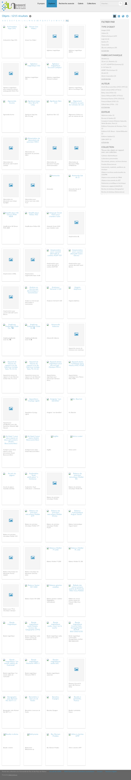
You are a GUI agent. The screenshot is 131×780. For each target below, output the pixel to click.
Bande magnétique (9, 636)
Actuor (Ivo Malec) (30, 40)
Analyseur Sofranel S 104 (54, 301)
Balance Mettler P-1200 (54, 561)
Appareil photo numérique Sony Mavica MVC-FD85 (76, 377)
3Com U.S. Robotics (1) (109, 61)
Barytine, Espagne (52, 710)
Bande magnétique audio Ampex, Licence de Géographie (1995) (32, 637)
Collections (91, 3)
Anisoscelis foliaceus (53, 338)
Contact (99, 771)
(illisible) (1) (105, 58)
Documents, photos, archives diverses (114, 161)
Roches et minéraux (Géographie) (112, 189)
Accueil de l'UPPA (55, 771)
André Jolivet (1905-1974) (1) (111, 90)
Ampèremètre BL (74, 236)
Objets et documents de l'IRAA (111, 177)
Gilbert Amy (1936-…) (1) (109, 104)
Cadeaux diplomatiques (109, 155)
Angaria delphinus (74, 301)
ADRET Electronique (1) (109, 70)
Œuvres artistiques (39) (109, 47)
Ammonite (50, 189)
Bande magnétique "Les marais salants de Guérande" (10, 675)
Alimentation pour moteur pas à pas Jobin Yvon (32, 201)
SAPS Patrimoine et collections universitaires (79, 771)
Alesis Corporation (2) (108, 76)
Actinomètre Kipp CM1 (10, 40)
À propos (41, 3)
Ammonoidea (73, 190)
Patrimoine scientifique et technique (113, 183)
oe (37, 20)
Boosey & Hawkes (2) (108, 118)
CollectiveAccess (12, 775)
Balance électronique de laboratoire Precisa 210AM (10, 573)
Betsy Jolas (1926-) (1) (108, 92)
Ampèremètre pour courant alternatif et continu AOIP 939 (53, 265)
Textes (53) (105, 45)
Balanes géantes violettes (54, 598)
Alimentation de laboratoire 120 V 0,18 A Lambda (10, 163)
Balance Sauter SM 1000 (32, 598)
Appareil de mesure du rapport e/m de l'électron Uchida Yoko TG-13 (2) (32, 377)
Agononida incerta (8, 114)
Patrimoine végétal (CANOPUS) (111, 186)
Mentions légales (111, 771)
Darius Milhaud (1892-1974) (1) (112, 95)
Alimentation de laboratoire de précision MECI (32, 153)
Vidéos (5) (104, 33)
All (67, 20)
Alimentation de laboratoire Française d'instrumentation (53, 163)
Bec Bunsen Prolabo (53, 747)
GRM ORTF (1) (106, 139)
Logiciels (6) (105, 39)
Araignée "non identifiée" (54, 412)
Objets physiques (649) (109, 36)
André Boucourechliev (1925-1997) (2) (114, 87)
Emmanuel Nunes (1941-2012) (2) (112, 98)
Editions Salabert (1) (108, 136)
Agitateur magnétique (53, 50)
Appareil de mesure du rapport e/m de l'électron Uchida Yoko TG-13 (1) (10, 377)
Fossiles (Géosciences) (108, 164)
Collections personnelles (109, 158)
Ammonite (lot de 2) (75, 189)
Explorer (51, 3)
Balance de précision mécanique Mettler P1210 (53, 526)
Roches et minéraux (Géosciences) (112, 192)
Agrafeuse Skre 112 (53, 114)
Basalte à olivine (8, 747)
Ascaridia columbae (8, 488)
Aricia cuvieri (72, 449)
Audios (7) (104, 42)
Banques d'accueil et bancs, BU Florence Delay (75, 685)
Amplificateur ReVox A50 (32, 226)
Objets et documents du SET (111, 180)
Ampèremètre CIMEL (9, 274)
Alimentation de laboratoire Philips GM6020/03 (74, 163)
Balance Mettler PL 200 (76, 561)
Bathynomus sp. (29, 749)
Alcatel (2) (104, 73)
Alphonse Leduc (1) (107, 115)
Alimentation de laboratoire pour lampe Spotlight (10, 201)
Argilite (49, 449)
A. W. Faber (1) (106, 67)
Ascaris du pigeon (8, 487)
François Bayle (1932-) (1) (109, 101)
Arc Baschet (72, 412)
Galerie (80, 3)
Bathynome (28, 747)
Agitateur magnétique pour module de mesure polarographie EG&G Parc (11, 89)
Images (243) (105, 30)
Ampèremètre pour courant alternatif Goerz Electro (76, 265)
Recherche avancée (66, 3)
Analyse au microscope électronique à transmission (32, 302)
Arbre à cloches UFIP (75, 747)
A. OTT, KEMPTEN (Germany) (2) (112, 64)
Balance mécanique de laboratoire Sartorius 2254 (32, 573)
